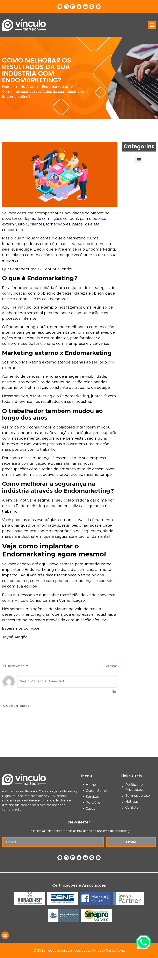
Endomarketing (55, 87)
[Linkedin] (72, 6)
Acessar (111, 666)
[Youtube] (85, 6)
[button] (152, 25)
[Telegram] (91, 6)
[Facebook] (59, 6)
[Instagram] (66, 6)
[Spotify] (98, 6)
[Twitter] (79, 6)
